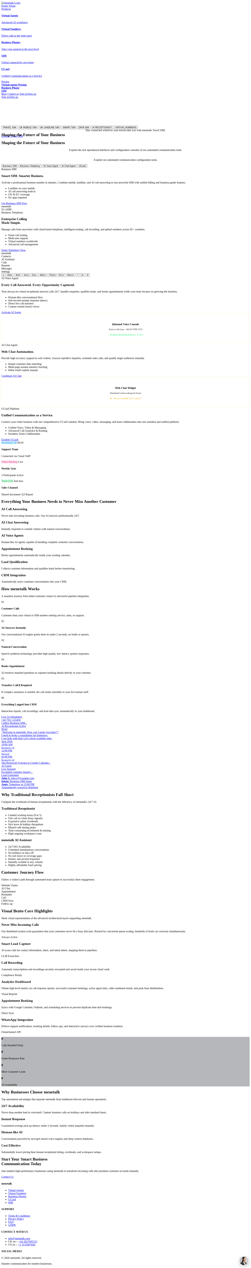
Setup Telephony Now (13, 250)
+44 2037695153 (28, 1241)
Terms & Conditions (19, 1215)
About (12, 5)
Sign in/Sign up (27, 93)
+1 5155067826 (26, 1244)
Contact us (13, 93)
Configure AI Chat (11, 375)
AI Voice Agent (51, 166)
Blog (4, 93)
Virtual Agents (16, 1190)
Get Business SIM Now (14, 203)
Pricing (5, 81)
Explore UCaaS (9, 439)
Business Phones (17, 1196)
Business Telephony (30, 166)
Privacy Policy (16, 1218)
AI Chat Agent (68, 166)
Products (6, 8)
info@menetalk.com (19, 1238)
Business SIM (10, 166)
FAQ (11, 1221)
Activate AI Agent (11, 312)
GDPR (12, 1225)
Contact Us (7, 1176)
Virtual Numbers (17, 1193)
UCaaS (82, 166)
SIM (10, 1202)
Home (4, 5)
